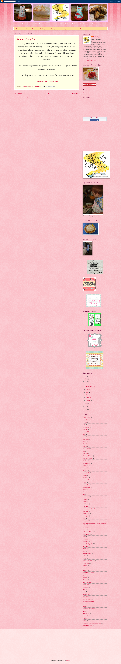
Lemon (84, 536)
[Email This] (47, 86)
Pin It (84, 93)
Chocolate (85, 453)
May (87, 392)
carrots (84, 441)
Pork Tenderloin (87, 582)
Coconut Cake (86, 473)
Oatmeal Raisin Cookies (88, 560)
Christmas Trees (86, 463)
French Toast (86, 497)
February (88, 397)
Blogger (68, 660)
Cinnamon (85, 465)
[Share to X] (50, 86)
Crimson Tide (86, 485)
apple (84, 425)
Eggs (84, 494)
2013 (86, 404)
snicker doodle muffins (88, 601)
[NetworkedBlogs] (94, 118)
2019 (86, 376)
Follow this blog (94, 120)
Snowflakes (85, 604)
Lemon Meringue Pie (88, 544)
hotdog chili (86, 521)
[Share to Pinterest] (54, 86)
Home (18, 29)
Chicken (85, 446)
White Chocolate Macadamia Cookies (92, 623)
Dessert (84, 489)
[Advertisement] (27, 643)
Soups (84, 606)
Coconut (85, 470)
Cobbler (85, 468)
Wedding (85, 620)
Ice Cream (85, 527)
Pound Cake (86, 587)
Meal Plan (85, 548)
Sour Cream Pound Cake (89, 608)
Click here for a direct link (46, 81)
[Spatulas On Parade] (94, 326)
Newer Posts (18, 93)
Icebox (84, 529)
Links (70, 29)
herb (84, 518)
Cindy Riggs (96, 37)
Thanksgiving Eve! (26, 39)
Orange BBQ (86, 563)
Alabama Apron (87, 417)
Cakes (84, 437)
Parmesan (85, 565)
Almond (85, 420)
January (88, 400)
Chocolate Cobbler (87, 458)
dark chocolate (86, 487)
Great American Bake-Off (89, 509)
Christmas (85, 461)
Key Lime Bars (86, 534)
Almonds (85, 422)
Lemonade (85, 546)
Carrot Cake (86, 439)
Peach (84, 568)
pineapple (85, 577)
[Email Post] (44, 86)
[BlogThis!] (49, 86)
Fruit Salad (85, 504)
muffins (84, 556)
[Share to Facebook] (52, 86)
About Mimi (26, 29)
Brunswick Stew (87, 432)
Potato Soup (86, 584)
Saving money (86, 596)
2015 (86, 379)
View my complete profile (89, 60)
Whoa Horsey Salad (87, 625)
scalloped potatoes (87, 599)
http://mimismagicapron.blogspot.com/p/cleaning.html (94, 523)
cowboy (84, 482)
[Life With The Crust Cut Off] (94, 348)
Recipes (34, 29)
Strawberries (86, 613)
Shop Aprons (54, 29)
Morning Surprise (87, 553)
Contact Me (78, 29)
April (87, 395)
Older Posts (75, 93)
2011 (86, 409)
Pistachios (85, 580)
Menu (84, 551)
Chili (84, 451)
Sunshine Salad (86, 616)
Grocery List (86, 513)
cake (84, 434)
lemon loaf (85, 541)
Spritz (84, 611)
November (89, 384)
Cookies (85, 475)
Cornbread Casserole (88, 480)
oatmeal (85, 558)
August (88, 389)
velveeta (85, 618)
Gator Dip (85, 506)
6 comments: (38, 86)
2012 (86, 406)
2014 (86, 381)
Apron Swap (86, 427)
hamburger (85, 516)
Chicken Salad (86, 449)
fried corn (85, 499)
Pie (83, 575)
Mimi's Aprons (43, 29)
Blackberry (85, 429)
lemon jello (85, 539)
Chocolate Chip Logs (88, 456)
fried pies (85, 501)
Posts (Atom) (24, 97)
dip (83, 492)
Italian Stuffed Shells (88, 532)
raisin (84, 589)
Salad (84, 592)
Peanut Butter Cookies (88, 572)
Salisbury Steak (86, 594)
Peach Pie (85, 570)
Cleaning (63, 29)
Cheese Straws (86, 444)
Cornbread (85, 477)
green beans (85, 511)
